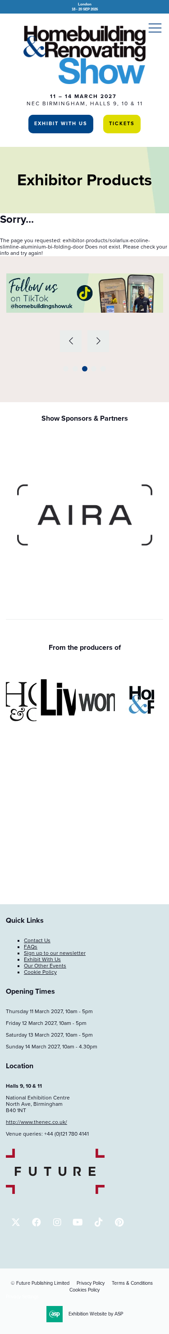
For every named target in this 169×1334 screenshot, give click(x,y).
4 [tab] (93, 368)
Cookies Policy (84, 1290)
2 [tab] (75, 368)
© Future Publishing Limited (40, 1283)
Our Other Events (45, 966)
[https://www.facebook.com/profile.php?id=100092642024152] (36, 1222)
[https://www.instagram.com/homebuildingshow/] (57, 1222)
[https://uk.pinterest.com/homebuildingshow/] (119, 1222)
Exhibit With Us (60, 124)
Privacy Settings (22, 1297)
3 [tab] (84, 368)
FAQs (30, 947)
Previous (71, 341)
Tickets (122, 124)
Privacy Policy (91, 1283)
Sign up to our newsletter (55, 953)
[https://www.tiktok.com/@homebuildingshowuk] (98, 1222)
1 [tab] (66, 368)
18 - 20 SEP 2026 (85, 6)
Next (98, 341)
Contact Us (37, 940)
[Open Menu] (155, 27)
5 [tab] (103, 368)
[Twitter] (15, 1222)
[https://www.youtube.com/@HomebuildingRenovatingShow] (77, 1222)
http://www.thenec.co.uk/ (36, 1122)
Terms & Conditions (132, 1283)
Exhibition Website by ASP (96, 1314)
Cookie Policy (40, 972)
